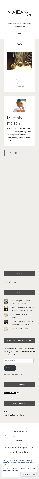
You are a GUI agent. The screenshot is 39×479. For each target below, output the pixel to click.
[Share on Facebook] (13, 83)
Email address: (19, 431)
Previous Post (13, 153)
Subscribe (10, 368)
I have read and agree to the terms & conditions (19, 449)
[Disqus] (19, 187)
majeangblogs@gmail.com (13, 282)
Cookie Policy (13, 470)
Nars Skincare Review (20, 328)
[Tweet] (17, 83)
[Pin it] (21, 83)
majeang (20, 80)
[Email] (25, 83)
